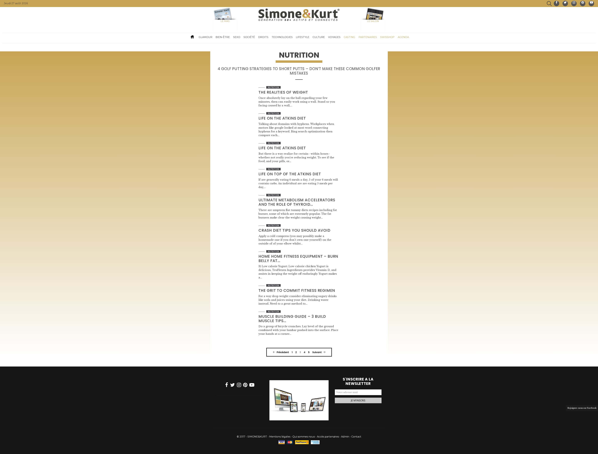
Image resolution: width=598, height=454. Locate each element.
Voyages (334, 37)
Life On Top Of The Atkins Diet (290, 174)
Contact (356, 436)
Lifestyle (302, 37)
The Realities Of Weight (283, 92)
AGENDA (403, 37)
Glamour (205, 37)
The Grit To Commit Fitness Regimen (297, 290)
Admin (345, 436)
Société (249, 37)
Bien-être (223, 37)
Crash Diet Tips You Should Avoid (294, 230)
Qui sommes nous (303, 436)
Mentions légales (279, 436)
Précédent (283, 352)
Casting (349, 37)
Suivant (317, 352)
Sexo (236, 37)
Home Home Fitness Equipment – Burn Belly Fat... (298, 258)
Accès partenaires (328, 436)
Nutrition (273, 87)
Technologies (282, 37)
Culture (319, 37)
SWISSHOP (387, 37)
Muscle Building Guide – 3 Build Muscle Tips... (292, 318)
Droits (263, 37)
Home (192, 37)
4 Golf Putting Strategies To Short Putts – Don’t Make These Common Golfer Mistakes (299, 71)
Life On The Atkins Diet (282, 118)
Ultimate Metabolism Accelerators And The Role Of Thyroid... (297, 202)
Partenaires (367, 37)
